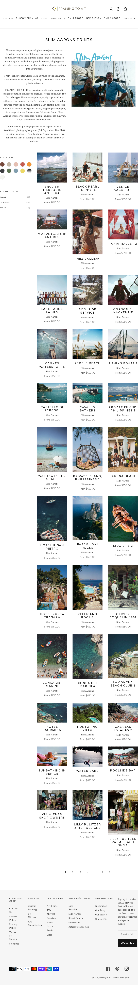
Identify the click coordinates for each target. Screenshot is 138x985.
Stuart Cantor (75, 918)
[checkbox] (2, 164)
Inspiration (101, 905)
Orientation (10, 191)
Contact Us (101, 918)
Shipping (14, 943)
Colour (8, 157)
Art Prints (52, 905)
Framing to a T (105, 977)
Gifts (49, 934)
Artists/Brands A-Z (78, 926)
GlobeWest (74, 922)
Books (50, 930)
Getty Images (13, 97)
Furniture (52, 918)
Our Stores (101, 914)
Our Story (100, 910)
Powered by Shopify (120, 977)
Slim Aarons (74, 913)
